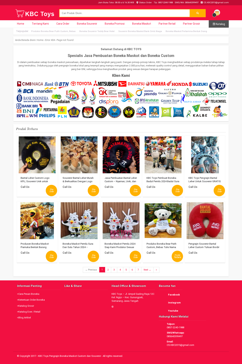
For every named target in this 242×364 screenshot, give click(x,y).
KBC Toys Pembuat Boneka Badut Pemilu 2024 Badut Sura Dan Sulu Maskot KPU (163, 181)
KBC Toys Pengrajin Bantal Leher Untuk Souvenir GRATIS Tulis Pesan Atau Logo (204, 181)
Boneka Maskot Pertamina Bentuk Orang (186, 31)
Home (20, 23)
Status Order (145, 2)
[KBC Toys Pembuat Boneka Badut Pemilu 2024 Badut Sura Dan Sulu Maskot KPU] (163, 155)
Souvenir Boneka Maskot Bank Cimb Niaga (140, 31)
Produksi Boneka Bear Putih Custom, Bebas (53, 31)
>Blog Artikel (24, 317)
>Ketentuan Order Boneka (31, 299)
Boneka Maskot (141, 23)
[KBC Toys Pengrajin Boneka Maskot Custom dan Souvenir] (35, 17)
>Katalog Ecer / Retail (28, 311)
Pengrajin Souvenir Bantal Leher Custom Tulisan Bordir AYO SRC (203, 247)
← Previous (91, 269)
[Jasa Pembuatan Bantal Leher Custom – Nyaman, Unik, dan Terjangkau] (121, 155)
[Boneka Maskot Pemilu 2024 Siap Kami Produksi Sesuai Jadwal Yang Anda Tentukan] (121, 221)
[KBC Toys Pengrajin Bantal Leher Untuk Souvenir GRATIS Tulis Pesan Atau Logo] (205, 155)
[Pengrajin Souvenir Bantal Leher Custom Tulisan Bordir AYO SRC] (205, 221)
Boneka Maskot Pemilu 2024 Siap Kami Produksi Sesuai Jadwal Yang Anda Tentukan (120, 247)
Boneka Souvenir (87, 23)
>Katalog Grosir (25, 305)
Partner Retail (167, 23)
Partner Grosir (191, 23)
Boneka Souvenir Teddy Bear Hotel (97, 31)
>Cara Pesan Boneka (28, 293)
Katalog (220, 24)
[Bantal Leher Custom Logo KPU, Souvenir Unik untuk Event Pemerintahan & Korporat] (37, 155)
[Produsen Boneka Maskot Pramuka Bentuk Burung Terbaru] (37, 221)
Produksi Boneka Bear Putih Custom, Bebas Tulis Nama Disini (161, 247)
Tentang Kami (40, 23)
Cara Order (62, 23)
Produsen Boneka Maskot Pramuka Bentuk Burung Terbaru (35, 247)
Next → (147, 269)
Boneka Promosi (115, 23)
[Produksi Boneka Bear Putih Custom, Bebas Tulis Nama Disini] (163, 221)
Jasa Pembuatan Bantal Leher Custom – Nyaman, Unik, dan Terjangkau (121, 181)
